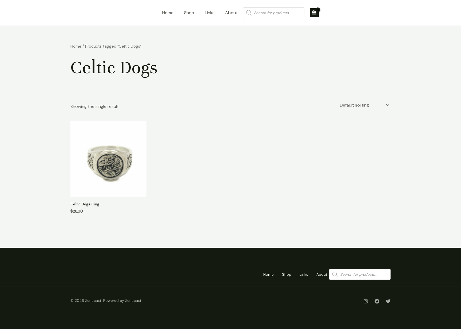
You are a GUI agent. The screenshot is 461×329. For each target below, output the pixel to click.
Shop (189, 12)
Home (167, 12)
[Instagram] (365, 301)
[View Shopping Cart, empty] (314, 12)
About (231, 12)
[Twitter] (388, 301)
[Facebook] (377, 301)
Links (209, 12)
